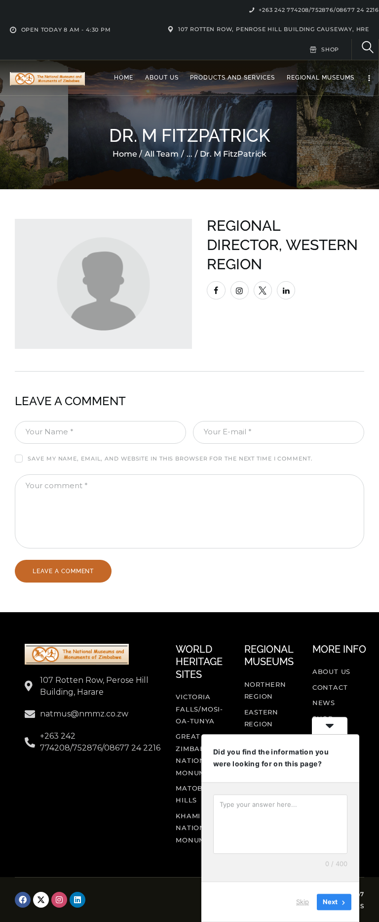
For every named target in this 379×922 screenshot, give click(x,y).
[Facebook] (23, 900)
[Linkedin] (77, 900)
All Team (162, 154)
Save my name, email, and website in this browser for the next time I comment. (170, 458)
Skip (302, 902)
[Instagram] (59, 900)
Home (125, 154)
